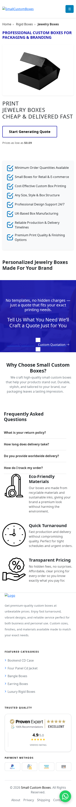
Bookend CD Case (21, 660)
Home (6, 24)
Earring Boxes (18, 684)
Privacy (28, 800)
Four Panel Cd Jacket (23, 668)
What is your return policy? (25, 432)
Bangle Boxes (17, 676)
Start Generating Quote (29, 131)
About (15, 800)
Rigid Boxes (24, 24)
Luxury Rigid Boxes (21, 691)
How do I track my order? (23, 468)
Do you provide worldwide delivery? (31, 456)
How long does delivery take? (26, 444)
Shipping (43, 800)
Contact (59, 800)
